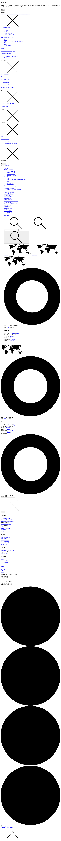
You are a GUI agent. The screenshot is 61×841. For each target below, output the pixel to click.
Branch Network (5, 84)
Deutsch (13, 333)
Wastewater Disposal (6, 53)
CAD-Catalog (7, 45)
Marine (2, 48)
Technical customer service (10, 143)
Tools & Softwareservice (7, 37)
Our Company (4, 145)
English (18, 333)
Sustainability (4, 544)
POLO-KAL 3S (8, 33)
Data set (6, 44)
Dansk (12, 340)
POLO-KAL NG (8, 31)
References (3, 526)
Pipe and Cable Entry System (8, 51)
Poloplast (7, 165)
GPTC (2, 572)
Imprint (2, 566)
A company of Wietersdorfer (8, 827)
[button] (16, 228)
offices (7, 327)
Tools (5, 40)
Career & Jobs (4, 106)
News (5, 206)
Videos (28, 14)
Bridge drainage (8, 57)
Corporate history (5, 82)
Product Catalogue (5, 528)
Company (6, 192)
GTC (2, 570)
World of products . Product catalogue (13, 41)
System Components (9, 34)
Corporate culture (5, 79)
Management (4, 76)
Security (3, 569)
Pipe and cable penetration (7, 521)
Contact (6, 208)
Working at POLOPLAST (7, 103)
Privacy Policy (29, 7)
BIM (5, 42)
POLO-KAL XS (8, 30)
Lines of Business (5, 74)
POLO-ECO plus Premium (10, 56)
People (6, 202)
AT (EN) (6, 255)
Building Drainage (5, 27)
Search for (3, 160)
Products (6, 168)
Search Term (4, 496)
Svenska (12, 336)
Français (11, 337)
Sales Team (7, 141)
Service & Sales (5, 139)
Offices (2, 136)
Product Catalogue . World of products (10, 14)
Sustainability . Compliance (7, 87)
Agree (2, 9)
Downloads (23, 14)
